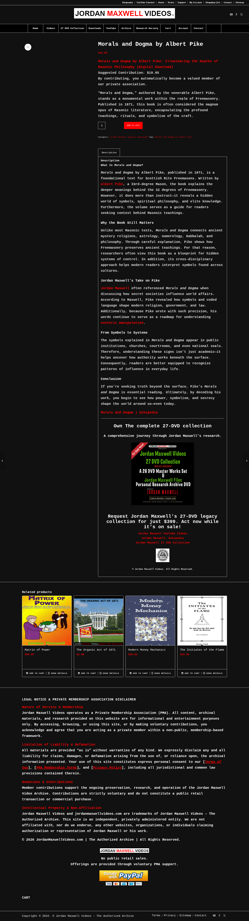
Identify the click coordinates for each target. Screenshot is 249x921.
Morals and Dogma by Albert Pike (173, 137)
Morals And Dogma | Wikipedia (129, 412)
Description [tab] (109, 152)
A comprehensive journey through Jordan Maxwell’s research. (163, 436)
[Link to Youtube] (231, 14)
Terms (171, 2)
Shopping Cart (212, 2)
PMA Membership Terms (56, 768)
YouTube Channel (145, 2)
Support (182, 2)
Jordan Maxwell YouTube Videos (162, 533)
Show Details (58, 673)
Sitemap (239, 2)
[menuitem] (128, 2)
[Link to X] (241, 14)
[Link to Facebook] (236, 14)
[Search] (213, 28)
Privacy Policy (107, 768)
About (161, 2)
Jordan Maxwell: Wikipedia (162, 538)
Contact (228, 2)
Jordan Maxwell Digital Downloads (129, 137)
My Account (196, 2)
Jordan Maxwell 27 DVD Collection (163, 542)
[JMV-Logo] (124, 14)
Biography (127, 2)
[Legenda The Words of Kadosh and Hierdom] (2, 460)
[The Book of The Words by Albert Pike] (246, 460)
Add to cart (133, 125)
